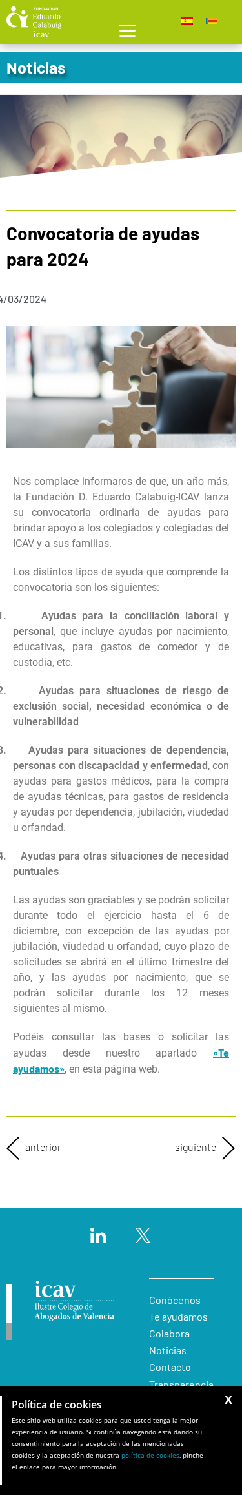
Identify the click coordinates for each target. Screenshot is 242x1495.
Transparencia (181, 1384)
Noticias (168, 1350)
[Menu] (127, 29)
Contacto (170, 1367)
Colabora (169, 1333)
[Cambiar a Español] (187, 20)
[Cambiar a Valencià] (211, 20)
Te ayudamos (178, 1316)
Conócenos (175, 1300)
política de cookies (150, 1454)
